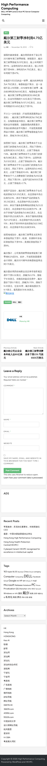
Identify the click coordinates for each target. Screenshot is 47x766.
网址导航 (8, 701)
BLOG (15, 572)
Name (7, 420)
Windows (8, 593)
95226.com (9, 717)
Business (20, 572)
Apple (9, 572)
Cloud (31, 572)
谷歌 (26, 597)
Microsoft (9, 584)
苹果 (23, 597)
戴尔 (19, 302)
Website (8, 443)
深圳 (35, 593)
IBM (24, 581)
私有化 (9, 597)
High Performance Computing (15, 6)
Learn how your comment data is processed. (23, 477)
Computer (9, 576)
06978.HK (8, 705)
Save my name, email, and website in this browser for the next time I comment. (22, 461)
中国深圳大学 (10, 721)
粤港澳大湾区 (10, 741)
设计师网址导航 (11, 725)
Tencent (38, 589)
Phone (38, 585)
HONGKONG (9, 636)
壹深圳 (7, 733)
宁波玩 (7, 672)
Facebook (36, 577)
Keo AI (7, 640)
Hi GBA (7, 737)
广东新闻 (8, 685)
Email (7, 431)
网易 (15, 597)
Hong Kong (9, 632)
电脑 (39, 593)
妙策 (6, 648)
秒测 (6, 644)
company (37, 572)
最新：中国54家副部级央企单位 (18, 534)
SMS (29, 589)
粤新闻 (7, 681)
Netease (19, 585)
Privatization (9, 588)
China (26, 572)
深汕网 (7, 656)
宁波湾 (7, 677)
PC (33, 585)
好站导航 (8, 697)
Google (12, 580)
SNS (33, 589)
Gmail (6, 581)
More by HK (24, 321)
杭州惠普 (8, 729)
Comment (9, 386)
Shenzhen (23, 589)
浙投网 (7, 668)
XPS (16, 593)
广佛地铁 (8, 689)
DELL (6, 33)
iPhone (28, 581)
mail (35, 581)
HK (7, 47)
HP (20, 580)
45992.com (9, 713)
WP (13, 593)
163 (5, 571)
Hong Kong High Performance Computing (22, 538)
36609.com (9, 709)
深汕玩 (7, 660)
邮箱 (30, 597)
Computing (19, 577)
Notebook (27, 585)
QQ (17, 588)
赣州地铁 (8, 693)
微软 (20, 593)
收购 (31, 593)
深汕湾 (7, 652)
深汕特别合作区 (11, 664)
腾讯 (19, 597)
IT (31, 581)
